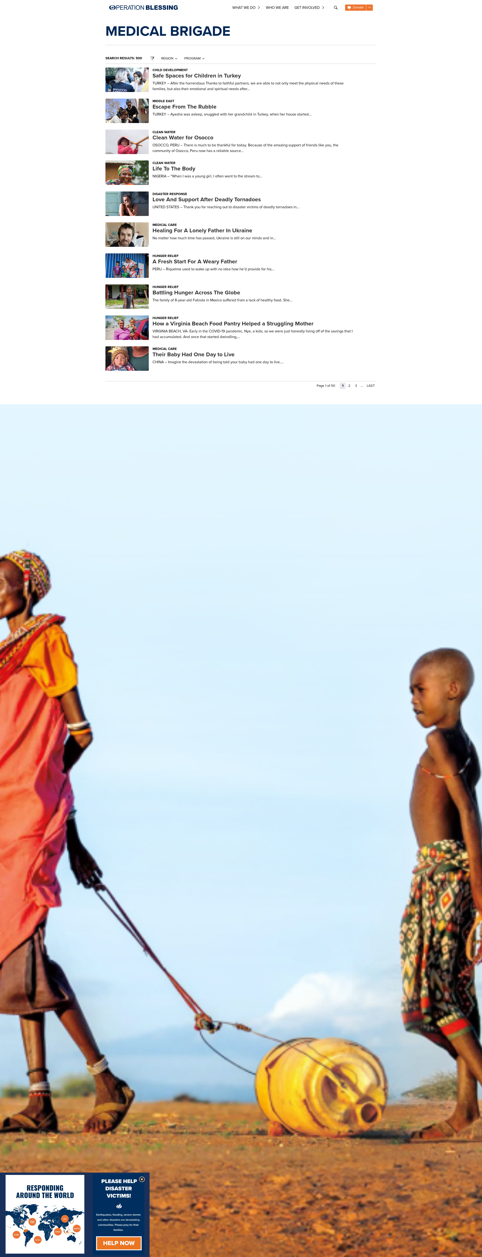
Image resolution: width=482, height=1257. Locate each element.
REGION (167, 58)
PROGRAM (192, 58)
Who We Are (277, 7)
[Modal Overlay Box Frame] (74, 1215)
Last (371, 385)
